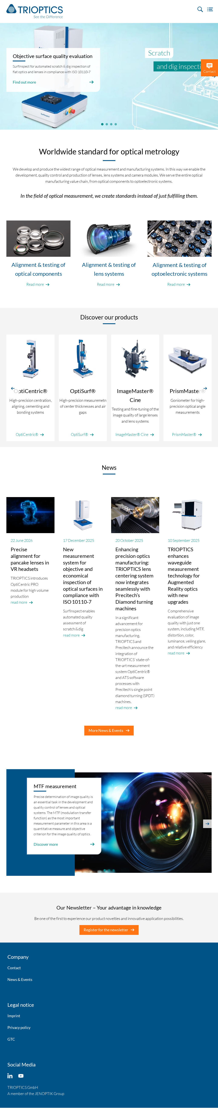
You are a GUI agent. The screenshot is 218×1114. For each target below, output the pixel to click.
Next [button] (207, 824)
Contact (14, 967)
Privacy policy (18, 1027)
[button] (12, 387)
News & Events (19, 979)
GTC (11, 1039)
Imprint (13, 1015)
